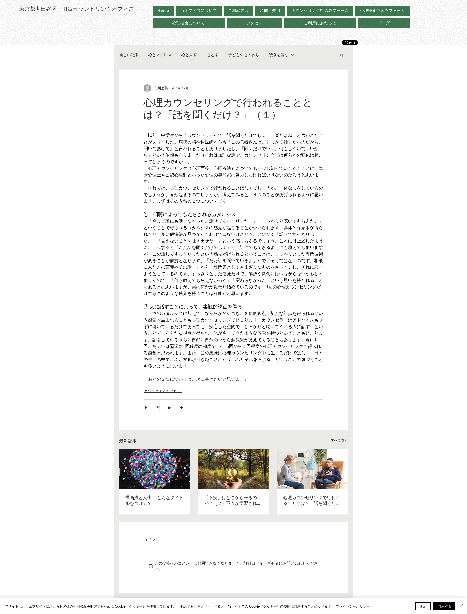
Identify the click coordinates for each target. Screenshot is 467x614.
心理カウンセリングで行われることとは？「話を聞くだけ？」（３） (311, 500)
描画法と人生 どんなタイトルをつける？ (154, 500)
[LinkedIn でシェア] (169, 407)
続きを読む (278, 54)
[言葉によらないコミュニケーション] (154, 469)
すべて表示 (339, 440)
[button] (341, 55)
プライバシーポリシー (353, 606)
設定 (423, 606)
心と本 (212, 54)
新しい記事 (129, 54)
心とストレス (160, 54)
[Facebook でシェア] (146, 407)
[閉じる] (461, 606)
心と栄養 (189, 54)
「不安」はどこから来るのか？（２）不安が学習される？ (230, 500)
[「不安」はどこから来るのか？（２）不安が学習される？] (233, 469)
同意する (444, 606)
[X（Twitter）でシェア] (157, 407)
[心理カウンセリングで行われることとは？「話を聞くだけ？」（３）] (312, 469)
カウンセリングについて (163, 391)
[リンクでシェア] (181, 407)
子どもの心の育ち (243, 54)
